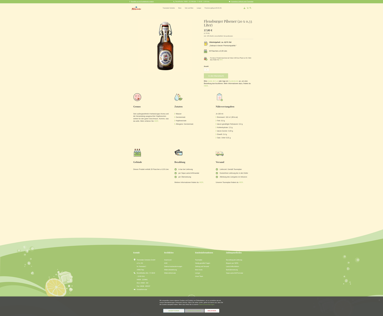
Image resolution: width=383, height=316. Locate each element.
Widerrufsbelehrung (170, 270)
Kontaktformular (142, 289)
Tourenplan (198, 260)
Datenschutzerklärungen (206, 304)
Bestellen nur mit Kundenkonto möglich (142, 1)
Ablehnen (212, 311)
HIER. (156, 121)
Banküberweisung (232, 270)
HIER (221, 60)
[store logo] (136, 8)
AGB (165, 263)
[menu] (192, 8)
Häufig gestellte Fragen (202, 263)
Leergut (197, 273)
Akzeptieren (173, 311)
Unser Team (199, 276)
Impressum (168, 260)
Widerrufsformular (170, 273)
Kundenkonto (233, 81)
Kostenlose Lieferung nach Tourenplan (242, 1)
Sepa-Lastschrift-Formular (234, 273)
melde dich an (212, 81)
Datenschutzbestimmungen (173, 266)
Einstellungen (194, 311)
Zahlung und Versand (202, 266)
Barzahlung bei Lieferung (234, 260)
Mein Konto (198, 270)
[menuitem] (168, 8)
